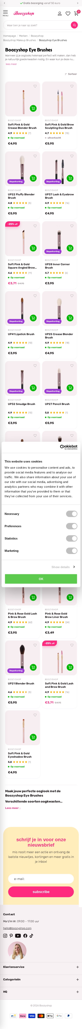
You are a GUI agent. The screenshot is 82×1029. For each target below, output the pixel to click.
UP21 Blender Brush (21, 683)
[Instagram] (5, 936)
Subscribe (41, 892)
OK (41, 579)
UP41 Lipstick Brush (21, 334)
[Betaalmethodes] (13, 1016)
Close (41, 967)
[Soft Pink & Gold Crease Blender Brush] (22, 99)
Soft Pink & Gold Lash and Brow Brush (59, 685)
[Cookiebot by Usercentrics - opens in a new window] (60, 447)
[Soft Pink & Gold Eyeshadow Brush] (22, 727)
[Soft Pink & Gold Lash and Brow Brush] (59, 658)
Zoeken (74, 25)
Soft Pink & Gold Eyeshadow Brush (20, 755)
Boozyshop (37, 35)
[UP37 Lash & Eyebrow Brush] (59, 168)
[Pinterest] (11, 936)
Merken (23, 35)
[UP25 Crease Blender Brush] (59, 308)
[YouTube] (18, 936)
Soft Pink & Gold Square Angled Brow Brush (21, 266)
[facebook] (25, 936)
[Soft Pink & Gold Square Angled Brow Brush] (22, 238)
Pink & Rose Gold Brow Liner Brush (56, 615)
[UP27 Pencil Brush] (59, 378)
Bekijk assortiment (5, 12)
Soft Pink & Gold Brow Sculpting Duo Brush (59, 126)
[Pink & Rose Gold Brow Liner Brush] (59, 588)
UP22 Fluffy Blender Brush (21, 196)
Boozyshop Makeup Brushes (19, 40)
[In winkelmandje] (33, 108)
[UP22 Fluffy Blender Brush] (22, 168)
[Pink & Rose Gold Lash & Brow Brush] (22, 588)
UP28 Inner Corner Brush (57, 266)
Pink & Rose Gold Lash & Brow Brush (22, 615)
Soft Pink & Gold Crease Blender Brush (22, 126)
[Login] (59, 13)
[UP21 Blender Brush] (22, 658)
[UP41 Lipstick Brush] (22, 308)
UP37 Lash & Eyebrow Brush (59, 196)
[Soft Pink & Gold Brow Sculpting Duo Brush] (59, 99)
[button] (4, 3)
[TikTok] (31, 936)
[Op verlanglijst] (35, 86)
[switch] (71, 526)
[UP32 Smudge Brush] (22, 378)
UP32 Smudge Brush (21, 404)
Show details (61, 566)
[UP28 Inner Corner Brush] (59, 238)
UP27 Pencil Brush (57, 404)
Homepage (9, 35)
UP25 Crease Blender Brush (59, 335)
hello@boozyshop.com (17, 928)
